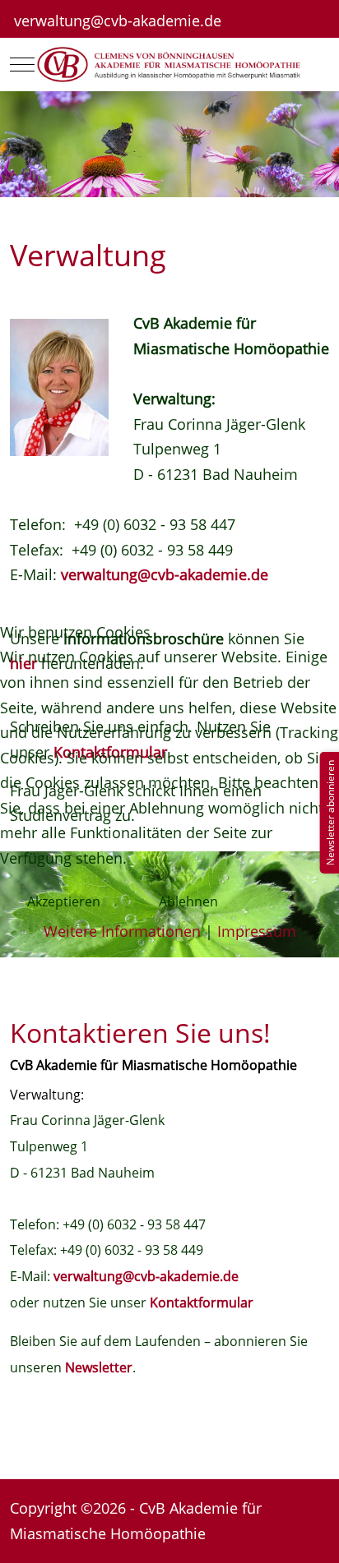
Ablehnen (188, 901)
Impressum (256, 931)
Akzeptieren (63, 901)
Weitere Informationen (122, 931)
